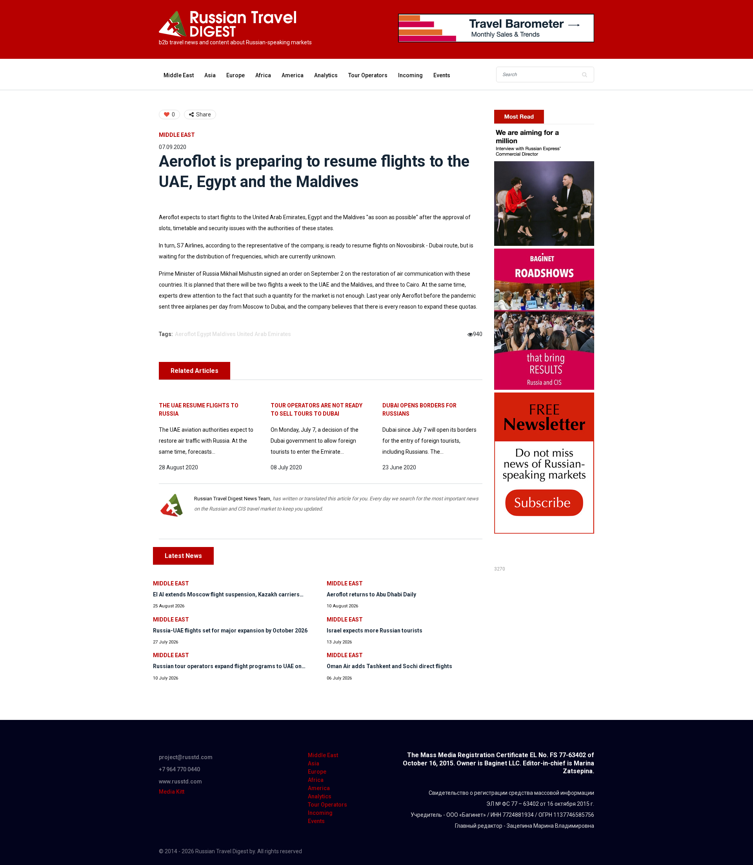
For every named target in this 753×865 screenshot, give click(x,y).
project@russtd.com (186, 757)
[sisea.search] (584, 74)
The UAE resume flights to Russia (198, 409)
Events (441, 75)
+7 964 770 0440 (179, 769)
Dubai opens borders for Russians (419, 409)
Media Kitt (171, 792)
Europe (235, 75)
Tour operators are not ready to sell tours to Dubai (316, 409)
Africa (263, 75)
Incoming (410, 75)
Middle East (179, 75)
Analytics (326, 75)
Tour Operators (367, 75)
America (293, 75)
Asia (210, 75)
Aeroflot (185, 334)
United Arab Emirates (264, 334)
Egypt (204, 334)
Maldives (224, 334)
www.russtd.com (180, 781)
